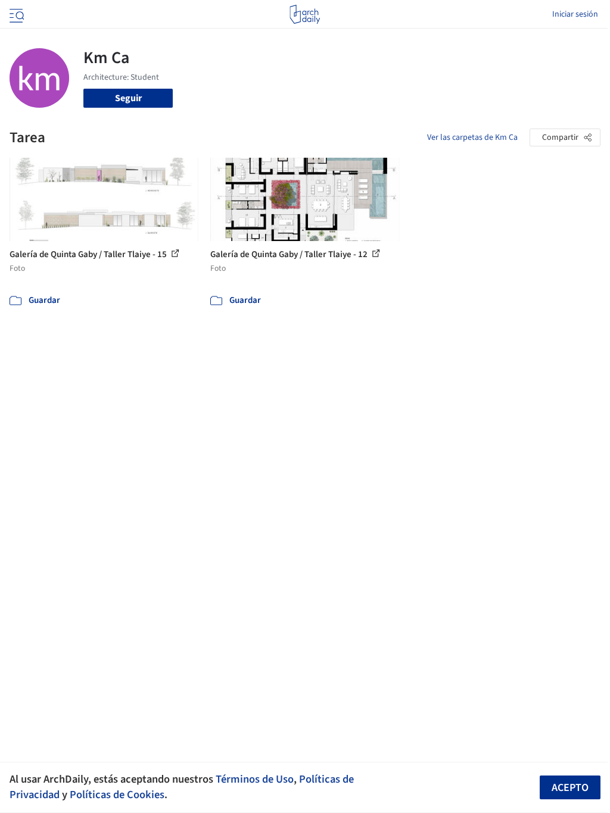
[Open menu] (15, 14)
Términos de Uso (255, 779)
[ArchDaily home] (305, 14)
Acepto (570, 787)
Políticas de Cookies (117, 794)
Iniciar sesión (575, 14)
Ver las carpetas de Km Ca (472, 137)
